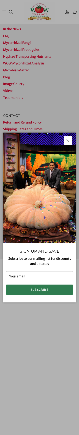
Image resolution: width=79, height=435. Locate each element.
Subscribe (39, 289)
